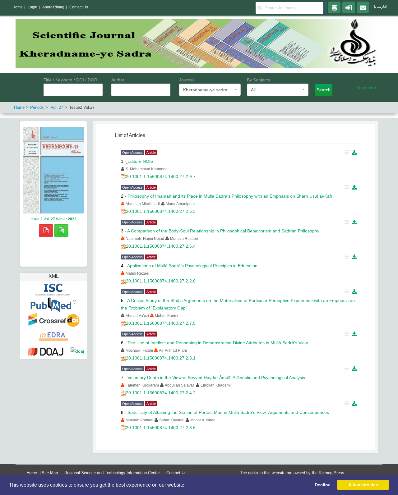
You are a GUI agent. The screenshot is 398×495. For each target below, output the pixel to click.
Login (32, 7)
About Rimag (53, 7)
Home (31, 472)
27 (57, 107)
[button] (188, 485)
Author (117, 79)
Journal (186, 79)
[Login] (348, 7)
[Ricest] (334, 7)
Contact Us (176, 472)
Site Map (50, 472)
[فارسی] (380, 6)
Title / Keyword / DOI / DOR (70, 79)
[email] (363, 7)
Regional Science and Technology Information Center (112, 472)
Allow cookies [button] (363, 484)
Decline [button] (323, 484)
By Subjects (258, 79)
